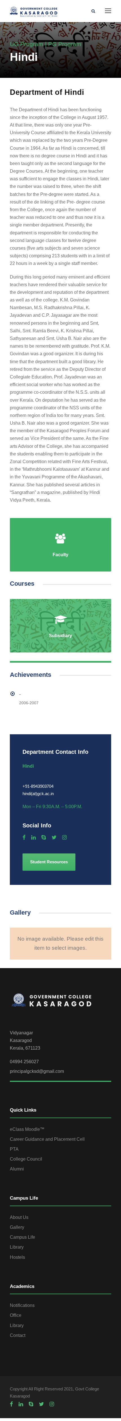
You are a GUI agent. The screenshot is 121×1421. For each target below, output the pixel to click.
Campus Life (22, 1237)
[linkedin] (33, 837)
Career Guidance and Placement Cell (47, 1139)
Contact (17, 1335)
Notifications (22, 1305)
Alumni (17, 1169)
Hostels (17, 1257)
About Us (19, 1217)
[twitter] (54, 837)
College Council (26, 1159)
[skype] (43, 837)
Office (15, 1315)
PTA (14, 1149)
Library (17, 1247)
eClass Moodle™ (27, 1129)
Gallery (17, 1227)
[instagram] (64, 837)
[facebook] (24, 837)
